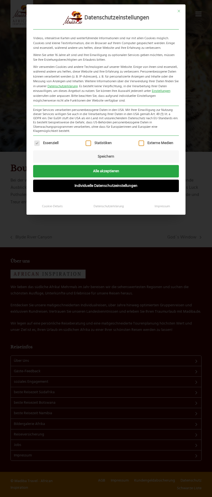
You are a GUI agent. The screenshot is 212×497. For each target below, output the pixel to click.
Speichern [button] (106, 156)
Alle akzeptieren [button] (106, 171)
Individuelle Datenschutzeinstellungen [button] (106, 186)
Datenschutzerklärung (62, 86)
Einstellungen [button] (161, 91)
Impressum (162, 206)
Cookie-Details (52, 206)
